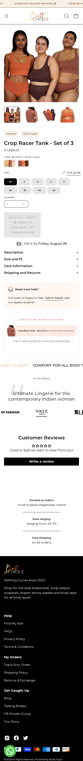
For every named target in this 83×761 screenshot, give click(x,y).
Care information (18, 266)
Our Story (11, 721)
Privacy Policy (14, 639)
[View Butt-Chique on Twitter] (26, 738)
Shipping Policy (16, 672)
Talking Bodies (15, 706)
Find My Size (13, 623)
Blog (7, 698)
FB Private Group (17, 714)
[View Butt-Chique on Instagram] (7, 738)
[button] (66, 16)
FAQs (8, 631)
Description (13, 252)
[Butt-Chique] (39, 16)
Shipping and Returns (22, 273)
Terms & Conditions (18, 647)
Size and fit (13, 259)
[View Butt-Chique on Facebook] (16, 738)
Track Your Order (17, 665)
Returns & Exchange (19, 680)
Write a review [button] (41, 461)
